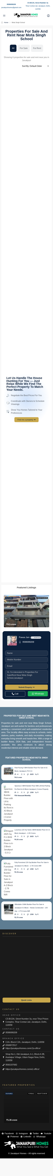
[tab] (13, 48)
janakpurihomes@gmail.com (11, 7)
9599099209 (11, 4)
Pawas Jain (24, 637)
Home (6, 22)
